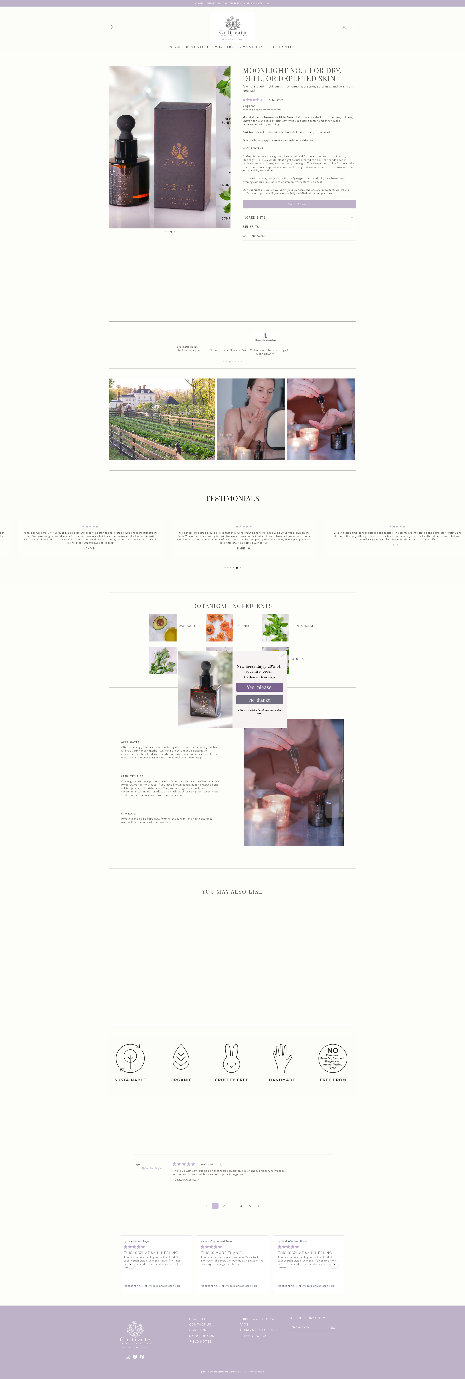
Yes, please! (260, 687)
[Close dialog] (282, 656)
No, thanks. (260, 700)
